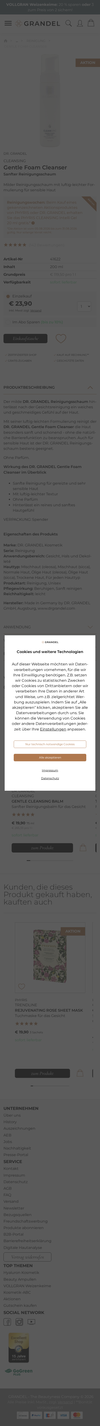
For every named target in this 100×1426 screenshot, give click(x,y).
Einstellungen (53, 729)
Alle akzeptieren (50, 757)
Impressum (50, 770)
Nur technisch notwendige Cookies (50, 744)
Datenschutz (50, 778)
